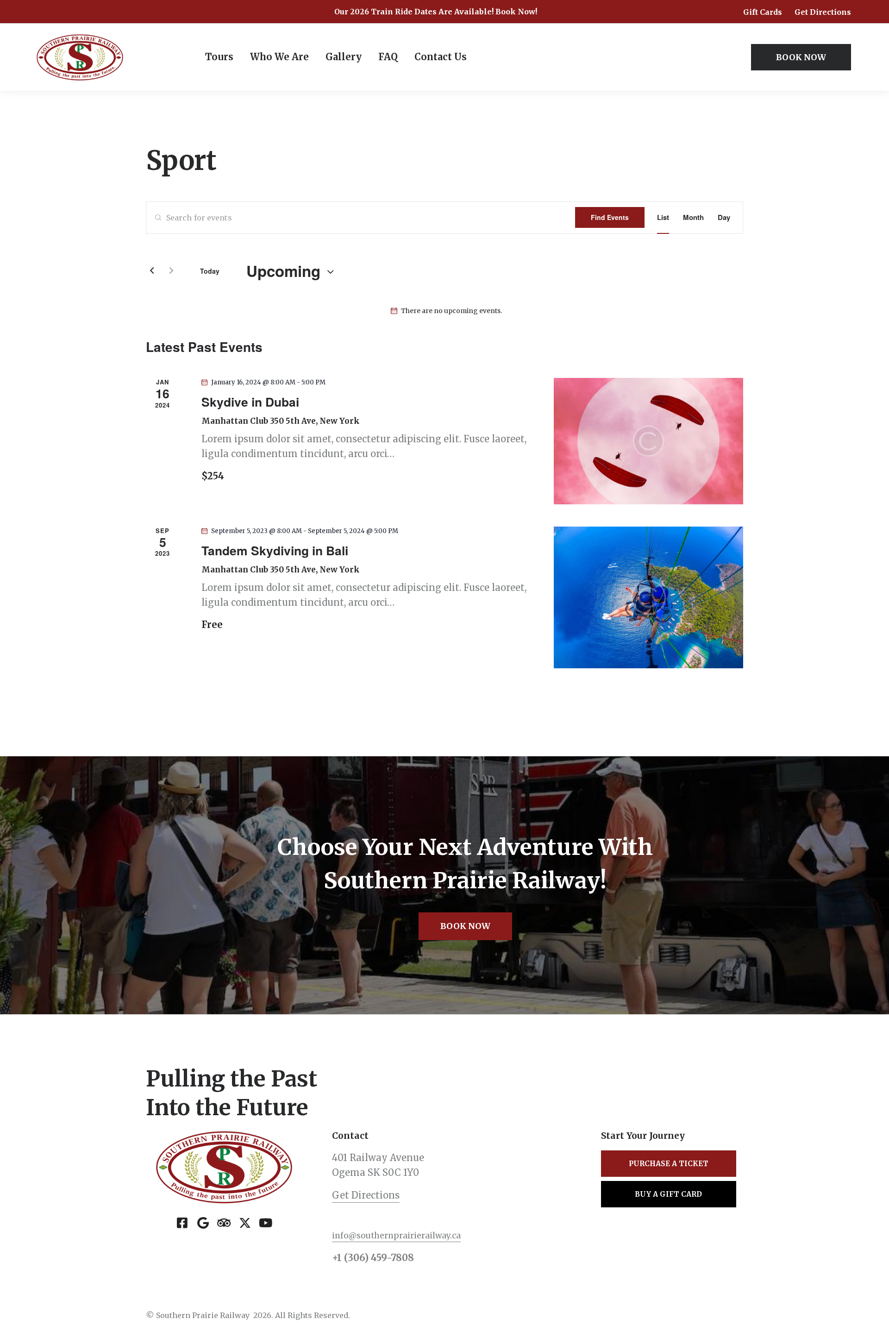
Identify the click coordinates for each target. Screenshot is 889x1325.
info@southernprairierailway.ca (396, 1236)
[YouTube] (266, 1222)
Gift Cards (762, 12)
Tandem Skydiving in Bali (274, 550)
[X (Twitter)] (245, 1222)
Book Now (465, 926)
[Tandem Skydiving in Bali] (648, 597)
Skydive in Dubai (250, 401)
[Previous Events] (151, 270)
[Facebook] (182, 1222)
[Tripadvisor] (224, 1222)
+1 (338, 1257)
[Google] (203, 1222)
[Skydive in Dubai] (648, 441)
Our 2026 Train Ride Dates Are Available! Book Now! (435, 11)
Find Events (610, 217)
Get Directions (823, 12)
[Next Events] (171, 270)
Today (209, 271)
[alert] (446, 311)
